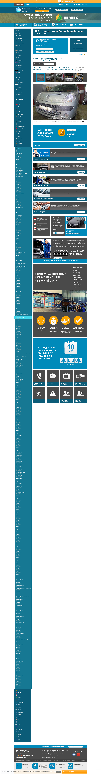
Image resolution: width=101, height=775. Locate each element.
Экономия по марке (19, 760)
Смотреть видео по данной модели (44, 51)
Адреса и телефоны (82, 4)
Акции (37, 145)
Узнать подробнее (46, 20)
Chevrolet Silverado (47, 760)
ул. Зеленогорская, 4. (25, 753)
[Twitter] (81, 54)
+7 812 (45, 8)
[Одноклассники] (82, 54)
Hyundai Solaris (81, 760)
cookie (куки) (32, 771)
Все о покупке (79, 24)
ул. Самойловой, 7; (24, 751)
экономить (53, 746)
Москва (27, 4)
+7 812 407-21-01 (63, 750)
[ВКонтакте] (79, 54)
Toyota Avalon (29, 760)
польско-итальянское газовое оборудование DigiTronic (78, 47)
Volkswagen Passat (70, 230)
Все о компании (61, 24)
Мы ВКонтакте (73, 4)
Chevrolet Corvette (37, 760)
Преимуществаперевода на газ (42, 24)
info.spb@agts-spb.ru (50, 757)
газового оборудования (48, 2)
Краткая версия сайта (21, 757)
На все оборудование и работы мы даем (61, 766)
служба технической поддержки (78, 766)
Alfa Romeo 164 (57, 760)
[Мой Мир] (84, 54)
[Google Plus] (22, 756)
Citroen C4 (74, 760)
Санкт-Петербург (19, 4)
